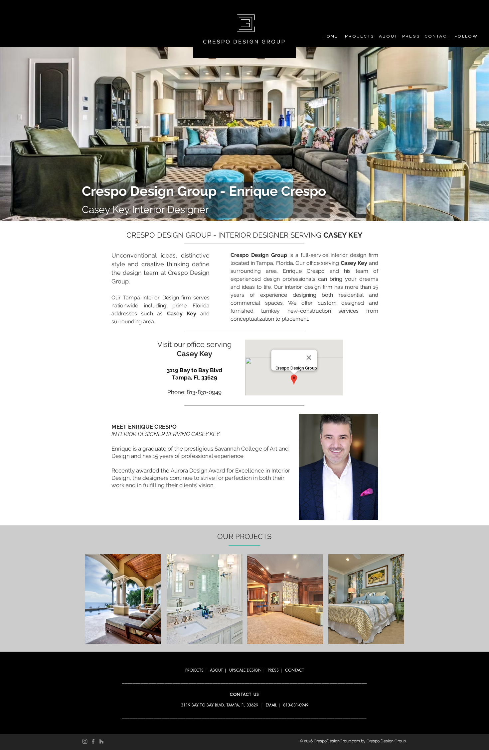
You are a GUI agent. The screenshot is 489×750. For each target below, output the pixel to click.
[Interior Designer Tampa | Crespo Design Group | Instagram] (85, 741)
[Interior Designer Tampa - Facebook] (93, 741)
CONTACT (294, 670)
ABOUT (216, 670)
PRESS (273, 670)
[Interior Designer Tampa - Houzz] (101, 741)
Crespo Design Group (386, 741)
